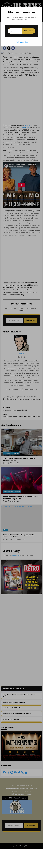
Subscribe (28, 31)
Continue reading (22, 42)
